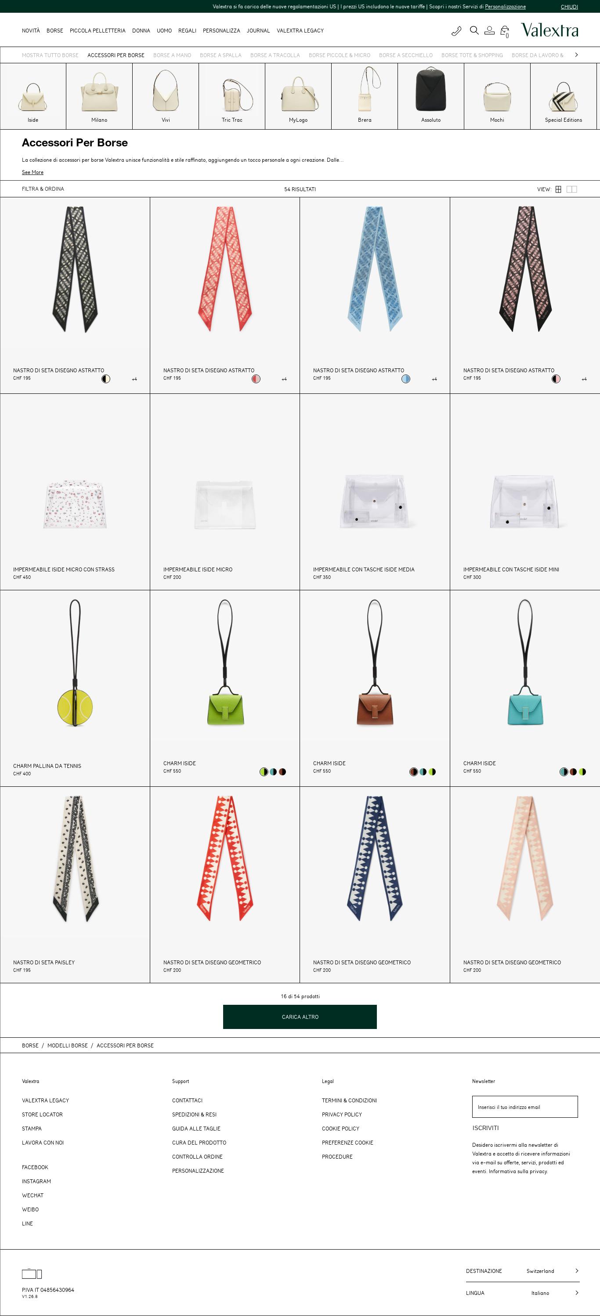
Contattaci (187, 1100)
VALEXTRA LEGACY (300, 30)
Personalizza (221, 30)
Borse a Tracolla (275, 55)
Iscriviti (486, 1128)
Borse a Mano (172, 55)
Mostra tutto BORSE (50, 55)
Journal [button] (258, 30)
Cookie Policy (340, 1128)
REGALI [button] (187, 30)
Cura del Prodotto (199, 1142)
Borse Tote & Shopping (472, 55)
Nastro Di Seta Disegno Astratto (208, 370)
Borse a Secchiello (406, 55)
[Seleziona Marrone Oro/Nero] (282, 771)
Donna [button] (141, 30)
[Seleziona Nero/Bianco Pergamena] (105, 378)
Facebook (35, 1167)
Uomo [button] (164, 30)
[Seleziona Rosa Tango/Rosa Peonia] (256, 378)
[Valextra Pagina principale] (549, 30)
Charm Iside (179, 763)
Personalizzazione (481, 6)
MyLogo (298, 120)
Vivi (166, 120)
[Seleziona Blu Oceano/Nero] (273, 771)
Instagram (36, 1181)
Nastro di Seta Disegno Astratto (58, 370)
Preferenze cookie (347, 1142)
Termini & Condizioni (349, 1100)
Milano (99, 120)
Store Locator (42, 1114)
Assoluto (431, 120)
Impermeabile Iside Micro (197, 569)
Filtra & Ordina (43, 189)
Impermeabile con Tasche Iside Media (364, 569)
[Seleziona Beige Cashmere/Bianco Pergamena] (115, 378)
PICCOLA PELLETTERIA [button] (98, 30)
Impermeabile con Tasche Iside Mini (511, 569)
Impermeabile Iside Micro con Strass (64, 569)
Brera (365, 120)
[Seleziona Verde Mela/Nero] (263, 771)
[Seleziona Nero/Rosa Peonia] (556, 378)
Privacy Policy (342, 1114)
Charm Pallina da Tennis (47, 766)
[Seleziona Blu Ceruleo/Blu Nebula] (405, 378)
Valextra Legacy (45, 1100)
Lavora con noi (43, 1142)
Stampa (32, 1128)
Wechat (32, 1195)
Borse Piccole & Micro (339, 55)
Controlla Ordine (197, 1156)
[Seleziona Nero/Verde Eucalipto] (124, 378)
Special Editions (563, 120)
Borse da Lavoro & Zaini (545, 55)
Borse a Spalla (221, 55)
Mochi (497, 120)
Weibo (30, 1209)
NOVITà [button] (31, 30)
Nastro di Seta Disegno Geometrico (212, 962)
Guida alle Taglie (196, 1128)
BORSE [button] (55, 30)
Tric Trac (232, 120)
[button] (490, 30)
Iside (33, 120)
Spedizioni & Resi (194, 1114)
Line (27, 1223)
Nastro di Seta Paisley (44, 962)
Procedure (337, 1156)
